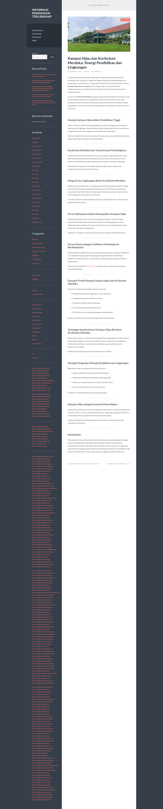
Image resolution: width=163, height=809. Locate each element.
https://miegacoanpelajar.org (41, 478)
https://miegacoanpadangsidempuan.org (44, 488)
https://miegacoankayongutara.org (43, 573)
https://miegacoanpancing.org (41, 566)
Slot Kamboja (36, 34)
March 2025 (36, 186)
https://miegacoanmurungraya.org (42, 597)
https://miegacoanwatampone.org (42, 636)
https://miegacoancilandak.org (41, 537)
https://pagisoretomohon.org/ (41, 396)
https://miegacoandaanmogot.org (42, 520)
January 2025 (36, 194)
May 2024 (35, 214)
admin (86, 71)
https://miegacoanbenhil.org (41, 733)
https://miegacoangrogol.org (41, 743)
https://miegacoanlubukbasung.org (43, 760)
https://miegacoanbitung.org (41, 542)
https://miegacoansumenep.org (41, 554)
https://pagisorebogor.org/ (40, 426)
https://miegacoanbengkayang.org (42, 663)
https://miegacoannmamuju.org (41, 602)
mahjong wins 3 (37, 328)
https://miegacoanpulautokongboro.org (44, 578)
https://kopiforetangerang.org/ (41, 383)
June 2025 (35, 174)
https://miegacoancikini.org (40, 736)
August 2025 (36, 166)
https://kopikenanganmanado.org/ (42, 431)
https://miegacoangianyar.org (41, 780)
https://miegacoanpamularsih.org (42, 469)
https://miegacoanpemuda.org (41, 692)
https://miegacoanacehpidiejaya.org (43, 651)
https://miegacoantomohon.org (41, 540)
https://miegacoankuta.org (40, 481)
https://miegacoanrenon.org (40, 694)
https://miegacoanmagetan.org (41, 609)
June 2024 (35, 210)
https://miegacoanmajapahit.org (42, 799)
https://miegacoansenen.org (40, 726)
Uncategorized (36, 259)
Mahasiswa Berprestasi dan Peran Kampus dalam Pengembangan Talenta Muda (44, 102)
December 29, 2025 (75, 71)
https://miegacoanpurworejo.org (42, 641)
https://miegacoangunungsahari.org (43, 668)
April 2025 (35, 182)
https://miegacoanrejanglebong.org (43, 627)
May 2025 (35, 178)
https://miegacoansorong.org (41, 775)
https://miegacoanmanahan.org (41, 570)
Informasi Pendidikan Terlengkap (42, 13)
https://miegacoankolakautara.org (42, 758)
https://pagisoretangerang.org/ (41, 429)
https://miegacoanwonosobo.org (42, 719)
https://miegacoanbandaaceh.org (42, 530)
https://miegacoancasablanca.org (42, 535)
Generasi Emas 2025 (38, 247)
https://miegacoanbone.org (40, 515)
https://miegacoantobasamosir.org (42, 622)
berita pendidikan (37, 243)
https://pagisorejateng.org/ (40, 404)
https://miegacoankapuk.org (41, 525)
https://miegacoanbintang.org (41, 585)
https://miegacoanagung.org (41, 706)
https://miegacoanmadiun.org (41, 678)
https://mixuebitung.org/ (39, 378)
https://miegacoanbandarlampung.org (43, 770)
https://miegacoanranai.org (40, 714)
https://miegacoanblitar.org (40, 503)
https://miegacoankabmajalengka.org (43, 513)
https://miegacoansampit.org (41, 493)
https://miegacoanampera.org (41, 721)
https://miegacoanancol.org (40, 671)
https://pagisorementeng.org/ (41, 394)
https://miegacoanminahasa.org (42, 777)
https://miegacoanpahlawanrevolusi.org (44, 673)
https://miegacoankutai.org (40, 646)
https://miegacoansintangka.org (42, 587)
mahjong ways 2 (37, 304)
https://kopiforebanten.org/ (40, 368)
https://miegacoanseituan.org (41, 461)
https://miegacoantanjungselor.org (42, 768)
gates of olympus (37, 312)
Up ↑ (128, 464)
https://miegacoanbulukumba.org (42, 583)
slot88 (34, 40)
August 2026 (36, 138)
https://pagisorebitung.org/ (40, 399)
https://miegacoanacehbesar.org (42, 617)
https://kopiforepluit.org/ (40, 411)
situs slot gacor (37, 320)
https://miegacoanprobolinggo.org (42, 505)
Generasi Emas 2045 (38, 251)
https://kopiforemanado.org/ (41, 441)
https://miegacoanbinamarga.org (42, 724)
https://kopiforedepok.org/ (40, 434)
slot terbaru (35, 316)
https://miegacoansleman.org (41, 782)
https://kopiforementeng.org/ (41, 406)
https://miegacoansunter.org (41, 517)
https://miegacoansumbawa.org (42, 644)
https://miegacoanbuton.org (40, 624)
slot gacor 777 (36, 324)
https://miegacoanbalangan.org (41, 562)
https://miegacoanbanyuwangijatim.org (44, 549)
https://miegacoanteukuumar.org (42, 564)
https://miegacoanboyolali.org (41, 491)
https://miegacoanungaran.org (41, 500)
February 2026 (36, 146)
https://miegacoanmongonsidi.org (42, 787)
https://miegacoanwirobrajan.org (42, 795)
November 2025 (37, 154)
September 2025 (37, 162)
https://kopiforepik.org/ (39, 409)
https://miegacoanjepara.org (41, 495)
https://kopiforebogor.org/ (40, 439)
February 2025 (36, 190)
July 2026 (35, 142)
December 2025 (37, 150)
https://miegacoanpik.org (40, 753)
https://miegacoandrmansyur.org (42, 680)
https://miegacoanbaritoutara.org (42, 639)
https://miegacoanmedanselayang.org (43, 790)
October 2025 (36, 158)
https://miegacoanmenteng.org (41, 750)
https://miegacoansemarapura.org (42, 508)
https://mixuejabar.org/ (39, 443)
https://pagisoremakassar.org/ (41, 388)
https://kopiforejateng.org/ (40, 370)
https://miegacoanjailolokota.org (42, 649)
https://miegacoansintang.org (41, 697)
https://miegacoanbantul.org (41, 559)
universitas (35, 263)
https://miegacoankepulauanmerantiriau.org (46, 592)
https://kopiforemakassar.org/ (41, 416)
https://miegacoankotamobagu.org (42, 595)
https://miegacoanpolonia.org (41, 459)
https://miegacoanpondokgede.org (42, 748)
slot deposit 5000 (37, 294)
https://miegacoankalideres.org (42, 746)
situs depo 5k (92, 266)
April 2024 (35, 218)
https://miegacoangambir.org (41, 532)
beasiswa (35, 239)
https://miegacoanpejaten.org (41, 527)
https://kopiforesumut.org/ (40, 373)
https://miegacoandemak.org (41, 656)
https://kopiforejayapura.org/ (41, 375)
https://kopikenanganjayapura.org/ (43, 380)
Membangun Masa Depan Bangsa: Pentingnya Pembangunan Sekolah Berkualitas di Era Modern (42, 88)
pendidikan (35, 255)
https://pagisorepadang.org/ (41, 401)
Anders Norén (120, 464)
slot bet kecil (36, 332)
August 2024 (36, 206)
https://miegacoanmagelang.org (42, 464)
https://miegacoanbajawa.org (41, 590)
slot (33, 354)
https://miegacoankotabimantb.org (43, 731)
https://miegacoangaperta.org (41, 792)
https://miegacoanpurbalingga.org (42, 483)
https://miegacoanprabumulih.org (42, 701)
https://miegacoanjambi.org (40, 772)
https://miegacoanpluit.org (40, 755)
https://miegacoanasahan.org (41, 629)
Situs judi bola (36, 275)
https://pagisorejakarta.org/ (41, 390)
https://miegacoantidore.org (41, 709)
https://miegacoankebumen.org (41, 510)
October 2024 (36, 202)
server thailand (37, 308)
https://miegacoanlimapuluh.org (42, 661)
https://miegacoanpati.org (40, 557)
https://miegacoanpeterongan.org (42, 466)
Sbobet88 (35, 279)
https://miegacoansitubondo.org (42, 547)
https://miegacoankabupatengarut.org (44, 498)
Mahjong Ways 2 (38, 30)
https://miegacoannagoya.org (41, 785)
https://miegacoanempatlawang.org (43, 632)
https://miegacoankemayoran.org (42, 728)
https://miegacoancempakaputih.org (43, 666)
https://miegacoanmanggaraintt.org (43, 605)
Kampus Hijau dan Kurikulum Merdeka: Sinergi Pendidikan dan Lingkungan (95, 62)
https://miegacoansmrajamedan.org (43, 683)
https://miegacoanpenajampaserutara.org (45, 765)
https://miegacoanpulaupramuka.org (43, 699)
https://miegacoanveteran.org (41, 471)
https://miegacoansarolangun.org (42, 658)
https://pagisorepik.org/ (39, 385)
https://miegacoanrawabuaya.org (42, 738)
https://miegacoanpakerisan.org (42, 676)
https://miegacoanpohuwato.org (42, 575)
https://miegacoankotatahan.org (42, 716)
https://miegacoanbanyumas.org (42, 580)
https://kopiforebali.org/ (39, 436)
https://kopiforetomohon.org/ (41, 414)
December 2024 (37, 198)
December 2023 (37, 222)
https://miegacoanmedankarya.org (42, 456)
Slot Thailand (36, 37)
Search (34, 53)
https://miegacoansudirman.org (42, 522)
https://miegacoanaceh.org (40, 711)
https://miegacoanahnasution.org (42, 687)
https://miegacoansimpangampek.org (43, 634)
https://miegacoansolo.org (40, 473)
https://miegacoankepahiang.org (42, 544)
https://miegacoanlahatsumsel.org (42, 552)
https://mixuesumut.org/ (39, 446)
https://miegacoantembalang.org (42, 797)
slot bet (34, 290)
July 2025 (35, 170)
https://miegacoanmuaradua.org (42, 763)
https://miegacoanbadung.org (41, 612)
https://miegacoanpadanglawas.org (43, 486)
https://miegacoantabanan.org (41, 614)
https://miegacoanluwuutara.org (42, 619)
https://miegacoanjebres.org (41, 476)
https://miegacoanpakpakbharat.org (43, 654)
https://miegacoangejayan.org (41, 689)
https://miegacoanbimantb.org (41, 600)
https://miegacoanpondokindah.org (43, 741)
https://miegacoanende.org (40, 704)
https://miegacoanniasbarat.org (42, 607)
